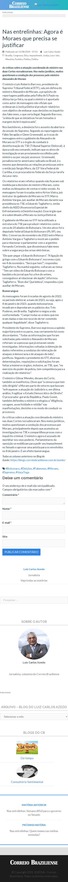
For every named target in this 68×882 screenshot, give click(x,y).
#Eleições (26, 468)
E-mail (6, 522)
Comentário (10, 494)
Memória (10, 59)
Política (27, 59)
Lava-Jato (54, 55)
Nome (6, 508)
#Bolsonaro (13, 468)
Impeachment (35, 55)
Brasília (9, 55)
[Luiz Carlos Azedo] (47, 5)
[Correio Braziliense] (20, 5)
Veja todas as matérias (34, 580)
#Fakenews (39, 468)
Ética (26, 55)
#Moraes (52, 468)
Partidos (19, 59)
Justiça (46, 55)
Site (4, 536)
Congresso (18, 55)
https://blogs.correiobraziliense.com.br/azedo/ (37, 460)
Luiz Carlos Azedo (52, 52)
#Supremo (8, 472)
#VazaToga (22, 472)
